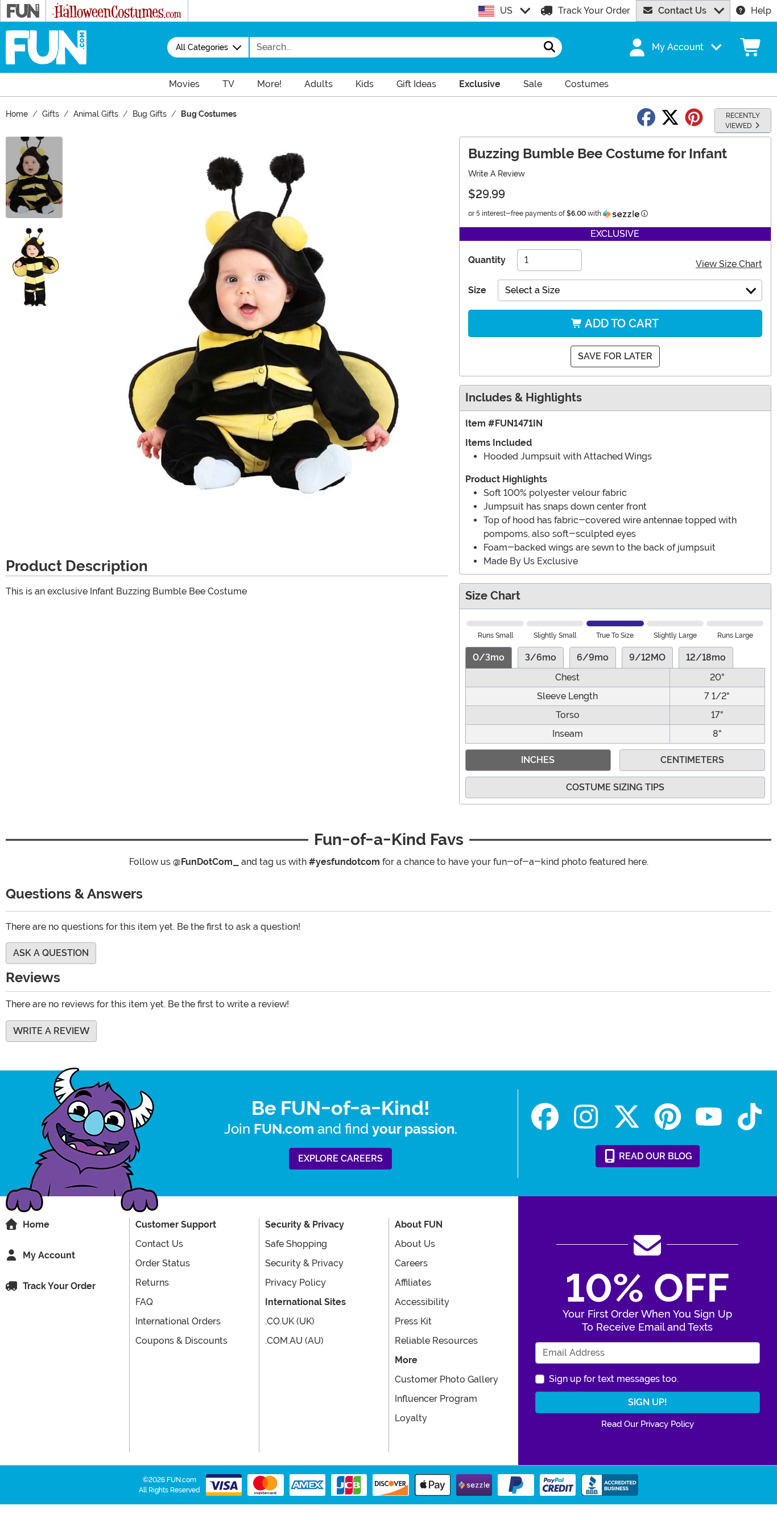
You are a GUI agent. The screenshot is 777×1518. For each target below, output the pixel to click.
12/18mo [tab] (706, 657)
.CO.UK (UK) (290, 1321)
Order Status (162, 1263)
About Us (415, 1243)
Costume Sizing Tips (615, 787)
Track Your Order (594, 10)
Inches (538, 759)
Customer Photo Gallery (446, 1379)
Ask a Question (51, 952)
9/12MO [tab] (647, 657)
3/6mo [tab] (540, 657)
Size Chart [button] (492, 595)
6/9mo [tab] (593, 657)
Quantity (487, 260)
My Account (49, 1255)
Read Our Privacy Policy (647, 1424)
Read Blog (654, 1156)
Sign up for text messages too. (614, 1378)
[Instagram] (586, 1117)
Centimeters (692, 759)
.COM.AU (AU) (294, 1340)
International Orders (178, 1321)
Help (761, 10)
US (506, 10)
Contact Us (682, 10)
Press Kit (413, 1321)
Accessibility (422, 1302)
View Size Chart (729, 264)
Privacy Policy (295, 1282)
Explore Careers (340, 1158)
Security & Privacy (304, 1263)
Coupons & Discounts (181, 1340)
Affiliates (413, 1282)
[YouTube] (708, 1117)
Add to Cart (620, 323)
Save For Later (615, 356)
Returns (152, 1282)
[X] (626, 1117)
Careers (411, 1263)
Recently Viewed (742, 121)
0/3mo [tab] (489, 657)
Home (36, 1224)
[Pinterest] (667, 1117)
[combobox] (394, 47)
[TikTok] (749, 1117)
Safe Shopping (296, 1243)
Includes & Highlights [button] (523, 397)
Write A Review (496, 173)
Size (477, 290)
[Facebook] (545, 1117)
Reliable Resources (436, 1340)
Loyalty (411, 1418)
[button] (674, 47)
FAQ (144, 1302)
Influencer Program (436, 1398)
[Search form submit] (549, 47)
